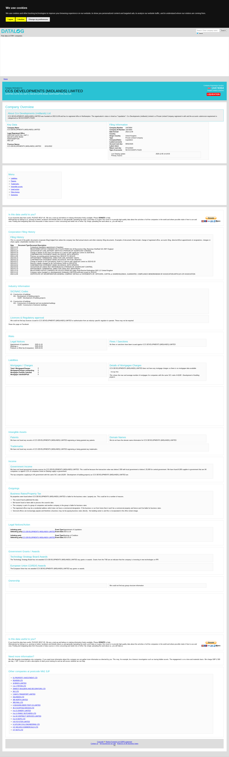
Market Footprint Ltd (113, 742)
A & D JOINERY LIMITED (22, 711)
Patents (13, 181)
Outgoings (14, 195)
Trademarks (15, 184)
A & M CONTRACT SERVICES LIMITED (27, 716)
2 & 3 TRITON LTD (19, 686)
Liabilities (14, 178)
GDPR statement (126, 742)
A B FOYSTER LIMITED (21, 722)
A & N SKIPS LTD (19, 719)
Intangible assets (17, 187)
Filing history (15, 192)
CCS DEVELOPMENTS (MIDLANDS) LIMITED (38, 532)
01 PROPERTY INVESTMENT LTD (25, 678)
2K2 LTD (16, 691)
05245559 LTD (18, 680)
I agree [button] (10, 19)
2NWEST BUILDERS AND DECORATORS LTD (29, 689)
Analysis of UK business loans (127, 743)
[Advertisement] (74, 56)
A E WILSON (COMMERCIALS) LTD (25, 727)
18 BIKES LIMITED (19, 683)
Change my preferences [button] (38, 19)
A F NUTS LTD (18, 730)
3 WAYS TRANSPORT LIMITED (24, 694)
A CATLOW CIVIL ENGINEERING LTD (26, 724)
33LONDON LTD (18, 697)
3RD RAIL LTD (18, 702)
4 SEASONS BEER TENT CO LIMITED (26, 705)
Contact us (94, 743)
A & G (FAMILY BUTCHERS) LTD (24, 713)
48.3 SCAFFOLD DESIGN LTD (23, 708)
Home (6, 79)
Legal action (15, 189)
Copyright (100, 742)
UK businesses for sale (108, 743)
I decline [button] (20, 19)
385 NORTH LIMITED (20, 700)
